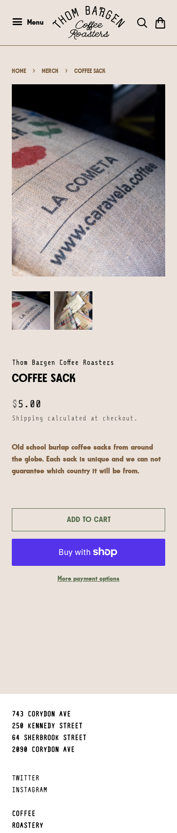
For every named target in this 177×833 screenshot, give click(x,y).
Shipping (27, 419)
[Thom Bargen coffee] (89, 22)
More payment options (88, 578)
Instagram (29, 790)
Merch (50, 71)
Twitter (25, 778)
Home (19, 71)
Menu (34, 22)
